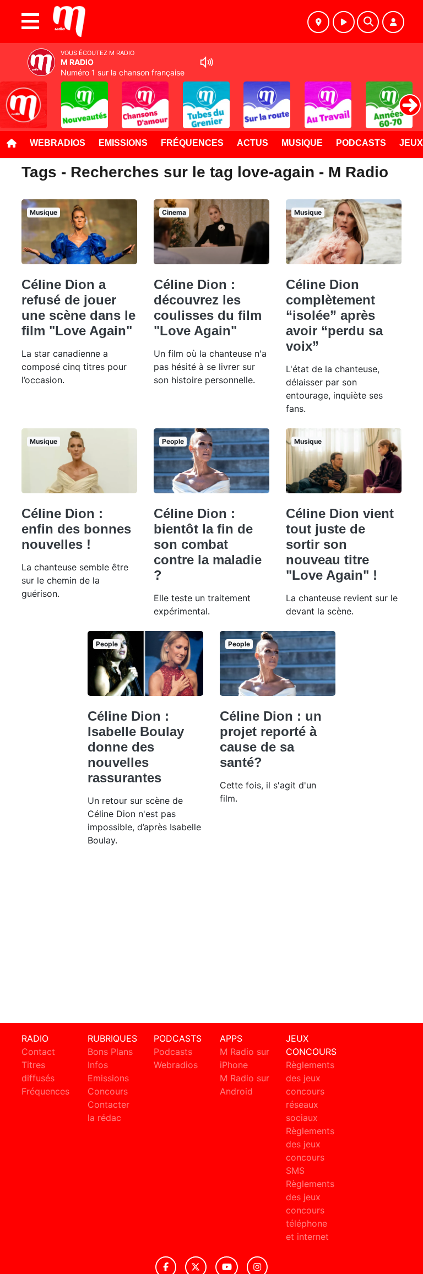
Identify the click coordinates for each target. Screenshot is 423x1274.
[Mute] (206, 62)
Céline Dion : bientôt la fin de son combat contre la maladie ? (208, 544)
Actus (252, 143)
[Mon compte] (393, 22)
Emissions (123, 143)
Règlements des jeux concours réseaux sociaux (310, 1091)
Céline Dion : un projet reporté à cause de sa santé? (271, 739)
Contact (38, 1051)
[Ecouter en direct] (344, 22)
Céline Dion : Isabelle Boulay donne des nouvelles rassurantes (136, 747)
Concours (108, 1091)
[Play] (14, 97)
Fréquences (192, 143)
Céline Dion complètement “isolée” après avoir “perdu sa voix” (334, 315)
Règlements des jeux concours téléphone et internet (310, 1210)
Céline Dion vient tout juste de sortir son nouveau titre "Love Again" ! (340, 544)
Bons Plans (110, 1051)
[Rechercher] (368, 22)
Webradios (57, 143)
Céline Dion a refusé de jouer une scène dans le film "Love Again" (78, 307)
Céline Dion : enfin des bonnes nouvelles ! (76, 529)
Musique (302, 143)
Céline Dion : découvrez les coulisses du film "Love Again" (208, 307)
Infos (98, 1064)
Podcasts (361, 143)
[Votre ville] (318, 22)
